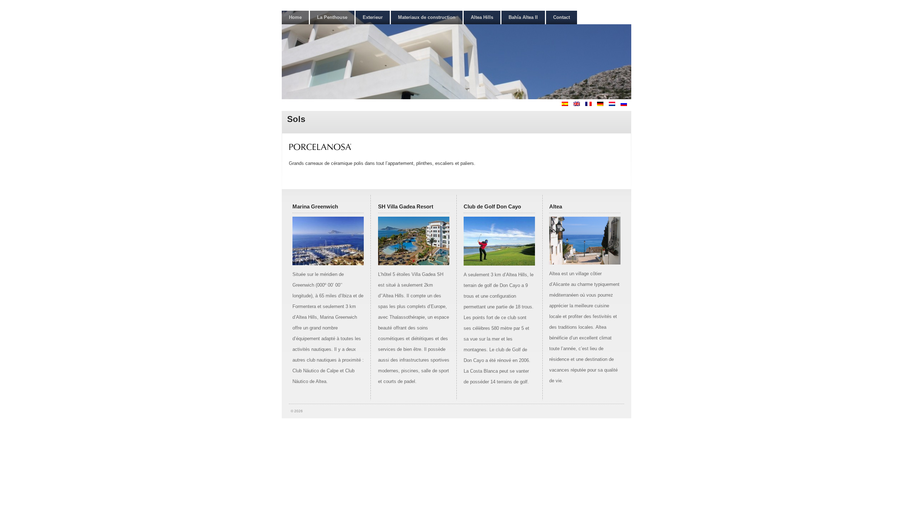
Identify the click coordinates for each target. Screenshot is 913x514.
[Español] (567, 104)
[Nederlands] (614, 104)
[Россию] (626, 104)
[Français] (590, 104)
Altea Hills (482, 17)
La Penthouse (332, 17)
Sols (296, 119)
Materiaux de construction (426, 17)
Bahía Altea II (523, 17)
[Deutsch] (602, 104)
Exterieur (373, 17)
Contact (561, 17)
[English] (578, 104)
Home (295, 17)
